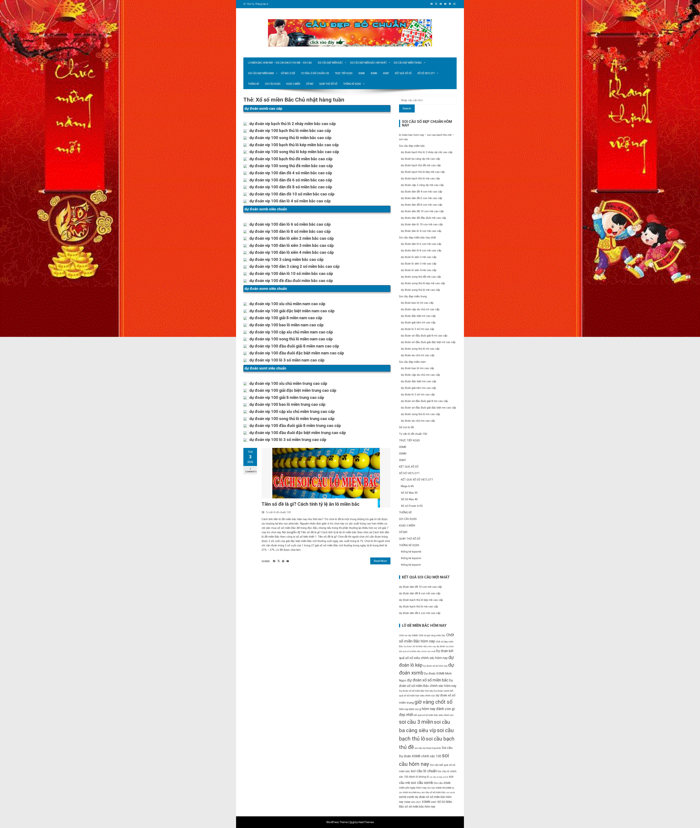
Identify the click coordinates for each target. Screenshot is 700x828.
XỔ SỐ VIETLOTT (426, 73)
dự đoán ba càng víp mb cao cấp (420, 158)
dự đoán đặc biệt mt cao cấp (418, 316)
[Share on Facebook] (274, 561)
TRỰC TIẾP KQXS (344, 73)
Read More (380, 561)
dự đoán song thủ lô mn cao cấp (420, 414)
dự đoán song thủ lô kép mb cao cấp (423, 283)
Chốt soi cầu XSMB (408, 635)
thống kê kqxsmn (411, 558)
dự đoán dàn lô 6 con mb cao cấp (421, 244)
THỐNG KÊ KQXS (352, 83)
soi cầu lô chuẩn (424, 771)
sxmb (402, 797)
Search (407, 108)
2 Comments (251, 470)
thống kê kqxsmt (411, 564)
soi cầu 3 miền (416, 722)
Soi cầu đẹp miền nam (261, 73)
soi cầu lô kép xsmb (438, 777)
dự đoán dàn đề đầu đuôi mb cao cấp (423, 217)
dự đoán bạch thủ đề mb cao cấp (421, 165)
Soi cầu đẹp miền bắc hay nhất (368, 62)
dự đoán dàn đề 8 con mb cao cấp (421, 204)
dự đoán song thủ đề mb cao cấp (421, 276)
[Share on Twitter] (278, 561)
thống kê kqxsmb (411, 551)
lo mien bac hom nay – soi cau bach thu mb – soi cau (280, 62)
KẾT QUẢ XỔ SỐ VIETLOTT (417, 479)
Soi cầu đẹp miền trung (408, 62)
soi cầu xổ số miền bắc (433, 792)
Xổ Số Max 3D (409, 492)
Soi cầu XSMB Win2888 (439, 787)
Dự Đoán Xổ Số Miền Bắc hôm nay (420, 646)
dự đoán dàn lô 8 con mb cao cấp (421, 250)
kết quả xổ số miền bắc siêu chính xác (434, 715)
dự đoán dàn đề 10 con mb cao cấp (422, 211)
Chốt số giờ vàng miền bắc (432, 635)
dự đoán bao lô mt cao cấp (417, 302)
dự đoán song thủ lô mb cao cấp (420, 289)
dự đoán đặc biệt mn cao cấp (418, 381)
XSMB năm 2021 (412, 802)
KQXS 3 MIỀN (293, 83)
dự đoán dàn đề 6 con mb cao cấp (421, 198)
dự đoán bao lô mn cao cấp (417, 368)
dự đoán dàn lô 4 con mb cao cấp (421, 231)
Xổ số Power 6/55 (412, 506)
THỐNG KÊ (253, 83)
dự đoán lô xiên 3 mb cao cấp (418, 263)
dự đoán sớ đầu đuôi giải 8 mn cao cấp (424, 401)
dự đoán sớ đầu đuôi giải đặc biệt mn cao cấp (428, 407)
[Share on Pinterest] (283, 561)
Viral (352, 822)
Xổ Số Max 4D (409, 499)
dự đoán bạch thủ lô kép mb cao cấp (423, 172)
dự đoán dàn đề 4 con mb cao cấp (421, 191)
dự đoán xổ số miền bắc (427, 680)
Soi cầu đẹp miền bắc (330, 62)
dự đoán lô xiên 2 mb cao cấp (418, 257)
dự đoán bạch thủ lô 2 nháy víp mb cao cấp (426, 152)
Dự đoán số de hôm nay (435, 665)
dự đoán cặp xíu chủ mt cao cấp (420, 309)
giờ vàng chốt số (433, 702)
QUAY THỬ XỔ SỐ (328, 83)
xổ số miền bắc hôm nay (420, 806)
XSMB (361, 73)
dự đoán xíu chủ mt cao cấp (417, 355)
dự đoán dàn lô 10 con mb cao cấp (422, 224)
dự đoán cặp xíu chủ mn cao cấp (420, 374)
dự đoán (441, 646)
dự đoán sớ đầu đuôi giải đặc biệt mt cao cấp (428, 342)
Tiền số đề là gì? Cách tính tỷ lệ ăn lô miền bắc (310, 504)
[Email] (287, 561)
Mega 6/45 (407, 486)
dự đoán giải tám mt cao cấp (418, 322)
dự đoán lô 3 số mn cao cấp (418, 394)
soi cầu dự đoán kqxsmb (428, 748)
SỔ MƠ (309, 83)
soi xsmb (450, 792)
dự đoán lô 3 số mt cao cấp (417, 329)
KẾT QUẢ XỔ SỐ (403, 73)
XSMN (374, 73)
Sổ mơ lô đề (288, 73)
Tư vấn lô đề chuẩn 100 (315, 73)
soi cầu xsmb (422, 782)
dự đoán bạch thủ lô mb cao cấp (420, 178)
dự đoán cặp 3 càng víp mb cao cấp (422, 185)
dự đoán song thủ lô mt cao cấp (420, 348)
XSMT (386, 73)
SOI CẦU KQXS (273, 83)
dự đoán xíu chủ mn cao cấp (418, 420)
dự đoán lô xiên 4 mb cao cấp (418, 270)
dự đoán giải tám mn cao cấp (418, 388)
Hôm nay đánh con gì (410, 709)
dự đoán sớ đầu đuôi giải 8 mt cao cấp (424, 335)
